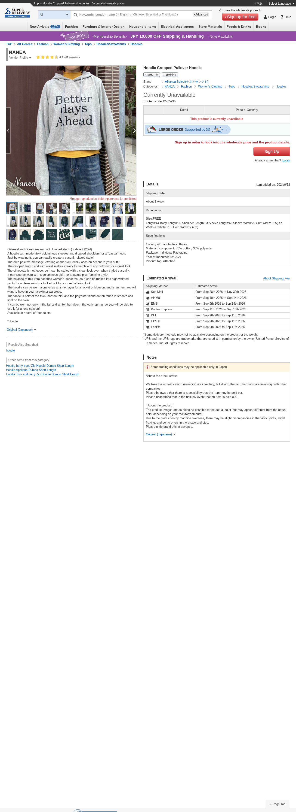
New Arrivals (44, 26)
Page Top (279, 804)
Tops (88, 44)
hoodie (10, 350)
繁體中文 (171, 74)
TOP (9, 44)
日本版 (257, 3)
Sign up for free (241, 17)
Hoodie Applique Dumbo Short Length (31, 370)
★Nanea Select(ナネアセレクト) (186, 81)
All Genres (24, 44)
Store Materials (210, 26)
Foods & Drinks (239, 26)
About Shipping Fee (276, 278)
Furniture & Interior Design (104, 26)
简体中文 (152, 74)
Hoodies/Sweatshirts (111, 44)
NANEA (170, 86)
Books (261, 26)
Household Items (142, 26)
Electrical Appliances (177, 26)
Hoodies (136, 44)
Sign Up (271, 151)
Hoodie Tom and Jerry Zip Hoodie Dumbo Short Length (42, 374)
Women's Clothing (66, 44)
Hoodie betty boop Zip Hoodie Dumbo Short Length (40, 365)
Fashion (71, 26)
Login (286, 160)
